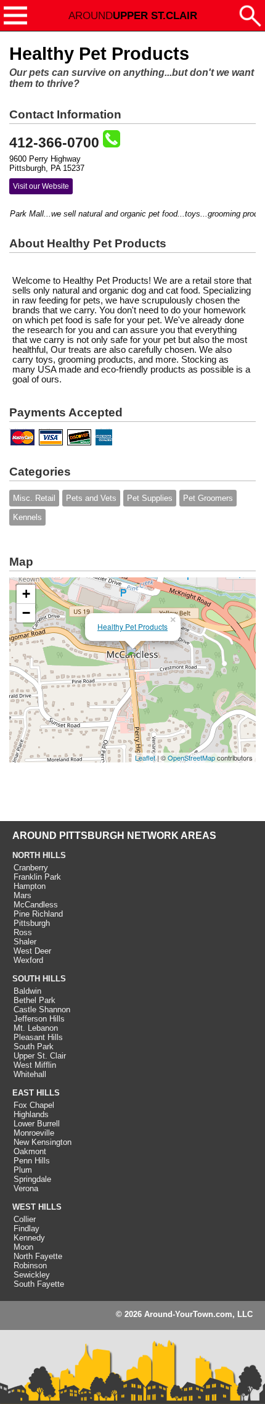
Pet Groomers (208, 498)
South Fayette (39, 1284)
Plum (23, 1170)
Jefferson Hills (39, 1018)
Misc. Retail (34, 498)
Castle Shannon (42, 1009)
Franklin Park (37, 877)
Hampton (30, 886)
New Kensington (42, 1142)
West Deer (32, 951)
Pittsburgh (32, 923)
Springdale (32, 1179)
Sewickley (32, 1274)
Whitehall (30, 1074)
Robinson (30, 1265)
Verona (26, 1188)
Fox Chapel (34, 1105)
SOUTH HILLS (39, 978)
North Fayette (38, 1256)
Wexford (28, 960)
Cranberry (31, 867)
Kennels (27, 517)
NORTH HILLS (39, 855)
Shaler (25, 941)
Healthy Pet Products (132, 626)
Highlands (31, 1114)
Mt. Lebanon (36, 1028)
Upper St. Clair (40, 1055)
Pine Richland (38, 914)
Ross (23, 932)
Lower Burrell (37, 1123)
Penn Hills (32, 1160)
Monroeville (34, 1133)
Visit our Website (41, 186)
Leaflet (145, 757)
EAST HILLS (36, 1092)
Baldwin (27, 991)
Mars (22, 895)
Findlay (26, 1228)
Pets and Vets (91, 498)
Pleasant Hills (38, 1037)
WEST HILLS (37, 1207)
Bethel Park (34, 1000)
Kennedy (29, 1237)
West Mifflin (35, 1065)
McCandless (36, 904)
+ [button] (26, 593)
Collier (25, 1219)
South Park (34, 1046)
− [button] (26, 613)
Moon (23, 1247)
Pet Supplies (150, 498)
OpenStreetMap (191, 757)
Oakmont (30, 1151)
